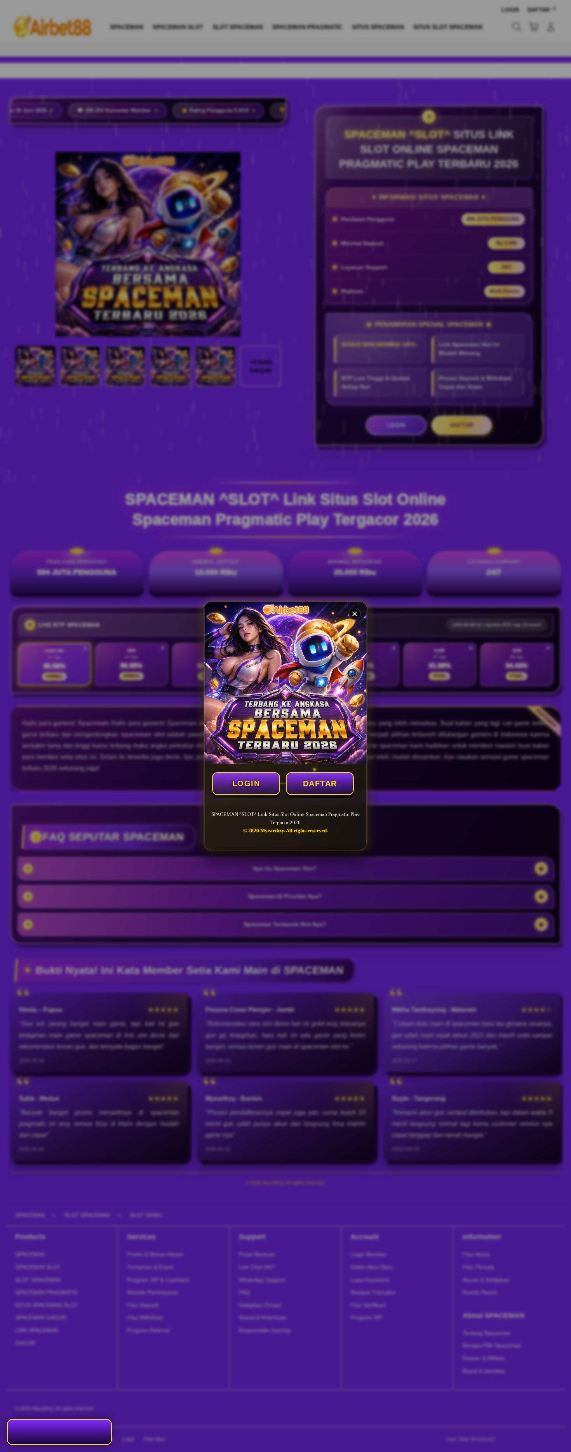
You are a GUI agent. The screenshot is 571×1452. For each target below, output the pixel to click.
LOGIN (246, 783)
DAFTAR (320, 783)
